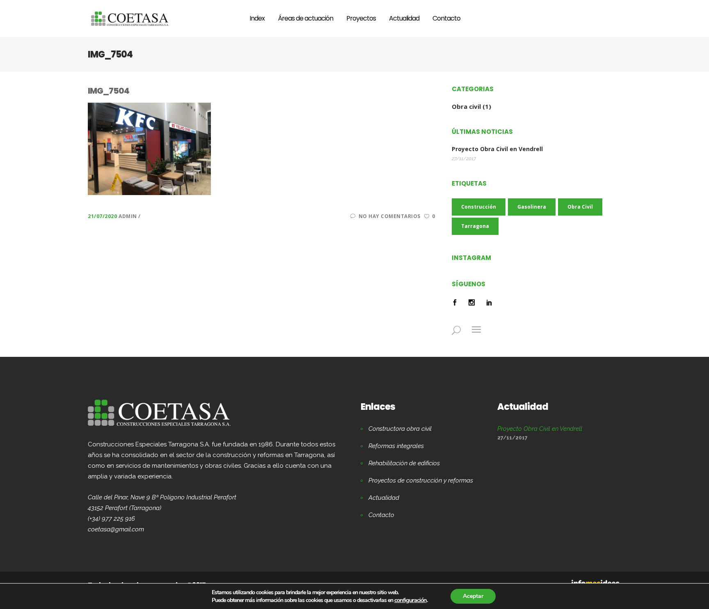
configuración (410, 600)
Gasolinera (531, 206)
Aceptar (473, 596)
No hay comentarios (390, 216)
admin (128, 216)
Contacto (381, 515)
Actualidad (383, 497)
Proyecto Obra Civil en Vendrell (497, 149)
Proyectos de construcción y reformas (420, 480)
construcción (478, 206)
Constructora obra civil (400, 428)
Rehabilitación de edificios (404, 463)
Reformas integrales (396, 446)
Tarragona (475, 226)
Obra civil (466, 106)
